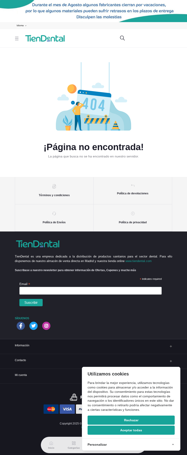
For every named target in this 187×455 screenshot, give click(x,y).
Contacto (20, 360)
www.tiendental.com (138, 261)
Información (22, 345)
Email (24, 284)
